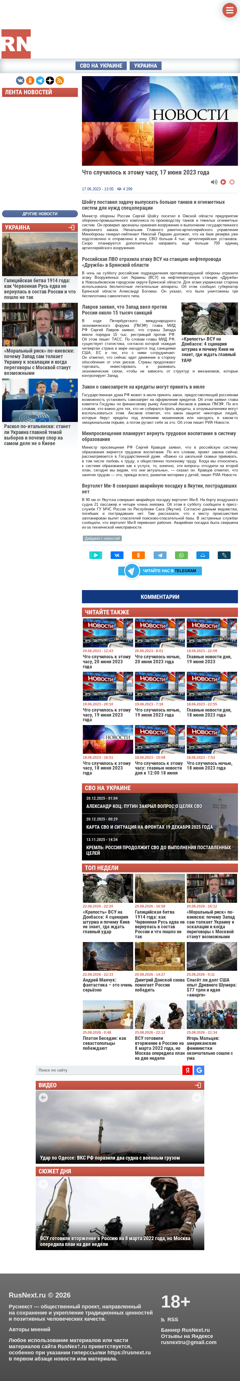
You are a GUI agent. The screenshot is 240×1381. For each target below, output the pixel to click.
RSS (169, 1319)
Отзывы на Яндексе (187, 1336)
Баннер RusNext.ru (185, 1330)
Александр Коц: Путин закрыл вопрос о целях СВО (144, 802)
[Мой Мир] (202, 555)
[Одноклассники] (138, 555)
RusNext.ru (27, 1295)
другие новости (40, 214)
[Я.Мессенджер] (95, 555)
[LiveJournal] (224, 555)
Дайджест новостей (102, 538)
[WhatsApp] (181, 555)
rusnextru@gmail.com (189, 1342)
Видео (48, 1085)
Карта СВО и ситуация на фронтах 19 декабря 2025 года (149, 823)
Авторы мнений (29, 1329)
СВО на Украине (101, 65)
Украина (145, 65)
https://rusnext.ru (129, 1353)
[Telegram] (160, 555)
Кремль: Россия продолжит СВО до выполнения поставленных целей (158, 846)
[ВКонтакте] (117, 555)
